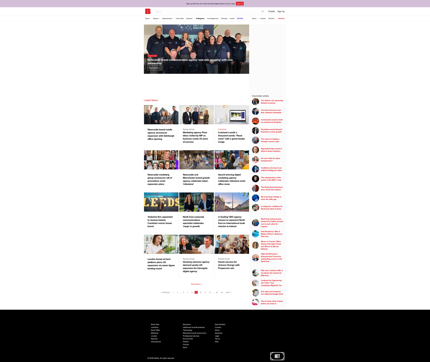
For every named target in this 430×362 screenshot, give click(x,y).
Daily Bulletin (220, 324)
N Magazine (200, 18)
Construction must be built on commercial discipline (272, 120)
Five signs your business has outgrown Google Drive (272, 292)
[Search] (262, 11)
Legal (217, 336)
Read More (154, 68)
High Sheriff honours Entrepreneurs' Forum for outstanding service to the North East (271, 257)
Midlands (154, 333)
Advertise (281, 18)
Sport (185, 347)
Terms (217, 338)
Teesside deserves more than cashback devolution (271, 111)
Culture (186, 344)
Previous (165, 292)
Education (187, 324)
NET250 (240, 18)
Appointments (167, 18)
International (156, 341)
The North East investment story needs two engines (272, 188)
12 (210, 292)
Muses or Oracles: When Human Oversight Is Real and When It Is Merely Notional (271, 245)
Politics (186, 341)
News (147, 18)
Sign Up (240, 3)
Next (229, 292)
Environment (188, 338)
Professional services (191, 336)
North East (155, 324)
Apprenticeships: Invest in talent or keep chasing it (271, 149)
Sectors (155, 18)
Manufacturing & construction (194, 333)
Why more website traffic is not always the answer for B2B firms (272, 273)
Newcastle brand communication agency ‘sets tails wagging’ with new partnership (190, 61)
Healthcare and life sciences (193, 327)
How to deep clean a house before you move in (272, 302)
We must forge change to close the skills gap (271, 198)
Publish (271, 11)
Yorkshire (154, 327)
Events (232, 18)
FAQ (216, 341)
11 (205, 292)
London (154, 336)
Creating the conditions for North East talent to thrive (272, 207)
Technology (187, 330)
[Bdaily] (148, 11)
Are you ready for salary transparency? (270, 159)
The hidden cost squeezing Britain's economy (272, 101)
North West (155, 330)
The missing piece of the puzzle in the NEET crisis (271, 178)
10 (200, 292)
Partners (271, 18)
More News (196, 284)
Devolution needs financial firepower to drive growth (271, 130)
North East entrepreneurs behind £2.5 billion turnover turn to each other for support (272, 223)
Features (189, 18)
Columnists (180, 18)
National (154, 338)
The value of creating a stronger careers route (270, 140)
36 (222, 292)
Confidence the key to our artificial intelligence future (271, 169)
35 (217, 292)
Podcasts (224, 18)
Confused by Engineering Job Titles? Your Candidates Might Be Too (271, 283)
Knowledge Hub (212, 18)
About (254, 18)
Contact (263, 18)
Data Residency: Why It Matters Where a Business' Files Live (271, 234)
